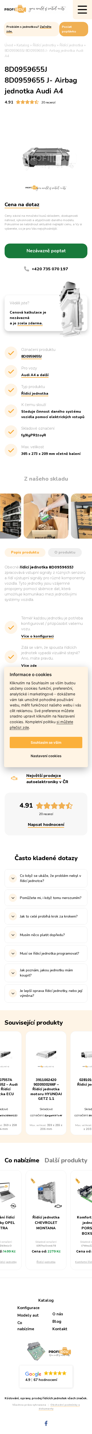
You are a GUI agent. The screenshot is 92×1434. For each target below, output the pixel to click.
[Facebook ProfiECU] (46, 1423)
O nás (57, 1314)
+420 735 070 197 (50, 269)
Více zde (29, 665)
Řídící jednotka (46, 1262)
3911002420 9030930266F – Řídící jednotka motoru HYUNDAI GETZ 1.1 (46, 1089)
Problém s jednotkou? (28, 29)
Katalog (46, 1300)
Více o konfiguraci (37, 636)
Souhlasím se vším (46, 742)
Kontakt (59, 1329)
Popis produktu (25, 552)
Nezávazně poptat (46, 251)
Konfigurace (28, 1307)
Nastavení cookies (46, 756)
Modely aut (28, 1315)
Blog (56, 1321)
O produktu (64, 552)
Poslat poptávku (69, 29)
